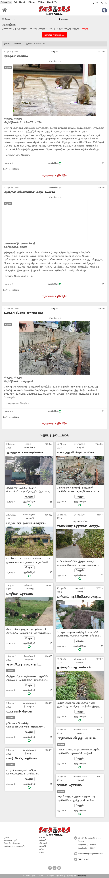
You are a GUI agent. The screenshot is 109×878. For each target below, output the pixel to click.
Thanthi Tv (52, 2)
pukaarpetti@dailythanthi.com (90, 854)
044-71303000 (83, 859)
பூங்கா (41, 852)
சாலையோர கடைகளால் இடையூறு (22, 665)
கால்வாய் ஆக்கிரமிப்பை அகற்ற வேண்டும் (78, 597)
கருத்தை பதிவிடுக (54, 175)
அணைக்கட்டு (8, 29)
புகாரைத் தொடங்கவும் (54, 35)
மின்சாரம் (43, 843)
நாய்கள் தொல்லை (69, 785)
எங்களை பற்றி (10, 840)
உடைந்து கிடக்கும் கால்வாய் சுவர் (23, 312)
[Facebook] (97, 3)
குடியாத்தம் (22, 29)
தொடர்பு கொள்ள (12, 843)
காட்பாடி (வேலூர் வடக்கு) (41, 29)
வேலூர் (85, 29)
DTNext (41, 2)
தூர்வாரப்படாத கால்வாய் (74, 667)
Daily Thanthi (20, 2)
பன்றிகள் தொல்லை (19, 594)
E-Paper (31, 2)
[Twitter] (102, 3)
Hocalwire (81, 876)
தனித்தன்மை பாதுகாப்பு (14, 846)
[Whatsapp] (106, 3)
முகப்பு (7, 44)
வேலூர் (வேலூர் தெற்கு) (67, 29)
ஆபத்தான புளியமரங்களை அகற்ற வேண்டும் (29, 191)
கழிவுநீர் (42, 846)
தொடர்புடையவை (54, 435)
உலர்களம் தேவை (19, 711)
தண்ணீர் (43, 840)
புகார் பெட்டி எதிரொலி (21, 758)
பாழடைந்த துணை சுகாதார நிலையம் (25, 523)
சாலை (42, 837)
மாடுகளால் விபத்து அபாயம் (76, 738)
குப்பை (42, 849)
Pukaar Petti (6, 2)
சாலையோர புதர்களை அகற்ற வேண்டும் (77, 526)
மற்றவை (17, 44)
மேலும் (29, 496)
